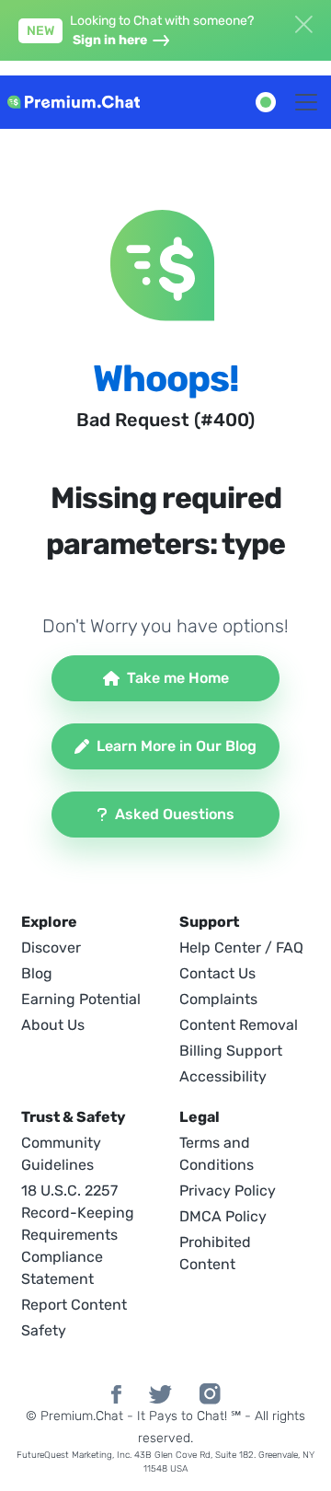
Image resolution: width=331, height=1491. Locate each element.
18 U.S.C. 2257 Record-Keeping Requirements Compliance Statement (77, 1235)
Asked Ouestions (174, 814)
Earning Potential (81, 999)
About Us (53, 1025)
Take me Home (178, 678)
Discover (51, 947)
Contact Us (217, 973)
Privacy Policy (227, 1190)
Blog (36, 973)
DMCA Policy (223, 1216)
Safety (43, 1330)
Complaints (218, 999)
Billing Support (230, 1050)
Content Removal (238, 1025)
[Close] (303, 22)
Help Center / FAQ (241, 947)
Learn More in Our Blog (177, 746)
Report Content (74, 1304)
